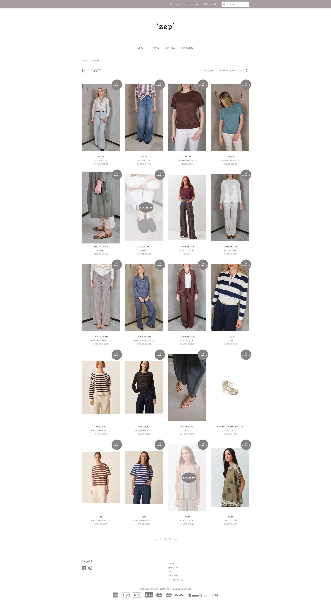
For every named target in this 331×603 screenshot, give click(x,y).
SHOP (141, 47)
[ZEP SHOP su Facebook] (84, 568)
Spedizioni (173, 567)
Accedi (174, 4)
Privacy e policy (175, 579)
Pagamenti (173, 575)
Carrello (212, 4)
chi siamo (187, 47)
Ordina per (207, 70)
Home (84, 60)
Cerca (171, 563)
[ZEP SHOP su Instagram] (90, 568)
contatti (170, 47)
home (155, 47)
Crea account (191, 4)
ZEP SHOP (164, 588)
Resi (170, 571)
